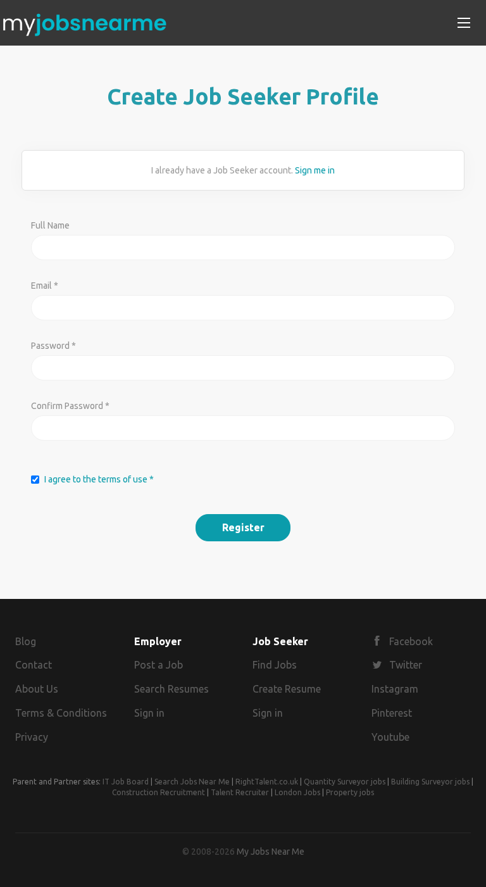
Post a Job (158, 664)
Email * (44, 285)
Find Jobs (274, 664)
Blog (25, 641)
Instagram (394, 689)
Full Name (50, 225)
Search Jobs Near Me (192, 781)
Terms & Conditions (61, 713)
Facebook (411, 641)
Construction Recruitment (158, 792)
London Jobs (297, 792)
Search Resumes (171, 689)
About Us (36, 689)
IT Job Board (126, 781)
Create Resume (286, 689)
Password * (53, 346)
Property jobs (350, 792)
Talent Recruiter (240, 792)
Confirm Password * (70, 406)
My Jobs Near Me (270, 851)
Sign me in (315, 170)
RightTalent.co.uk (266, 781)
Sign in (149, 713)
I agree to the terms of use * (99, 479)
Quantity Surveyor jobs (344, 781)
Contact (33, 664)
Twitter (405, 664)
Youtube (390, 737)
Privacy (31, 737)
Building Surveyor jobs (430, 781)
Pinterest (391, 713)
